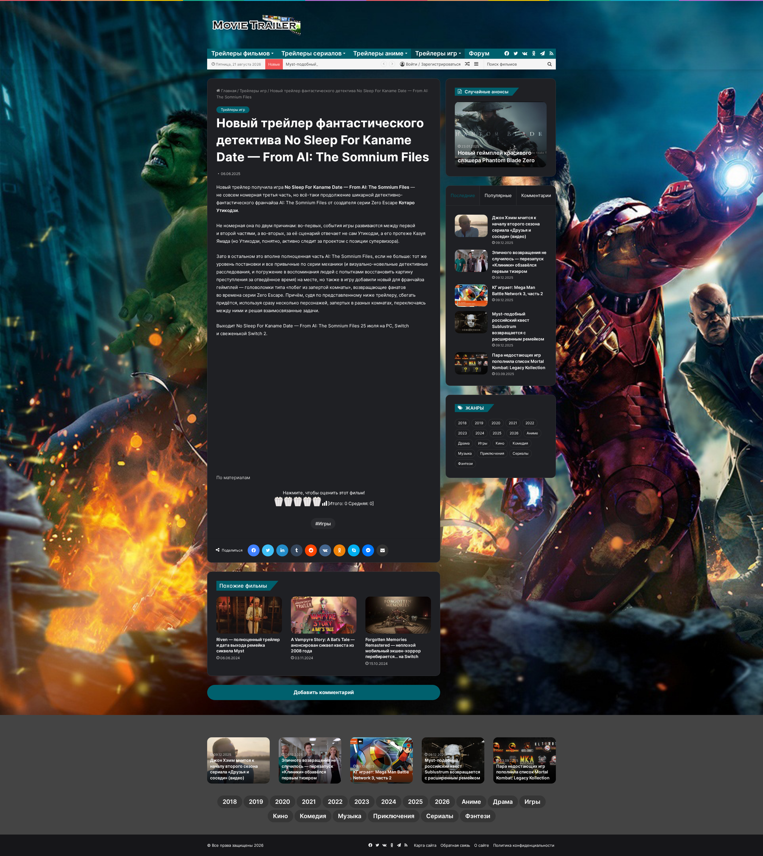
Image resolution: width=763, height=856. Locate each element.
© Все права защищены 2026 (235, 845)
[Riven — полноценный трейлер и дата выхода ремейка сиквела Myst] (249, 615)
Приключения (492, 453)
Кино (500, 443)
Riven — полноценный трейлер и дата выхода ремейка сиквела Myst (248, 645)
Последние (463, 195)
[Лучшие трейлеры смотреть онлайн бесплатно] (255, 25)
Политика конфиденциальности (523, 845)
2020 (495, 423)
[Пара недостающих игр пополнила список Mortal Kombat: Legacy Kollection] (471, 363)
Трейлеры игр (436, 53)
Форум (479, 53)
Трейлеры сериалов (311, 53)
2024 (479, 433)
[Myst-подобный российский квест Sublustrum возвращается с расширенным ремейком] (471, 322)
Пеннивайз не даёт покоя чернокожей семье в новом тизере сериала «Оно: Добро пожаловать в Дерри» (453, 766)
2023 (462, 433)
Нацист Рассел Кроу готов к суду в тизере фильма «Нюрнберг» (380, 772)
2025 (497, 433)
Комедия (520, 443)
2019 (479, 423)
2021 (513, 423)
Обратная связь (455, 845)
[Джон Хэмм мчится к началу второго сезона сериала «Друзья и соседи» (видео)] (471, 226)
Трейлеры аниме (378, 53)
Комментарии (536, 195)
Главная (228, 90)
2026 (514, 433)
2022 (529, 423)
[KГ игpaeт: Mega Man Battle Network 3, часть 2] (471, 295)
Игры (324, 524)
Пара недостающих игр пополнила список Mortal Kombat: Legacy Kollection (358, 64)
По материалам (233, 477)
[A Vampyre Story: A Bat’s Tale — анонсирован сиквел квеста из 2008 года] (323, 615)
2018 (462, 423)
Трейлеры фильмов (240, 53)
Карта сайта (425, 845)
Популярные (498, 195)
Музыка (465, 453)
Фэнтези (465, 463)
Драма (464, 443)
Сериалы (520, 453)
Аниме (532, 433)
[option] (501, 134)
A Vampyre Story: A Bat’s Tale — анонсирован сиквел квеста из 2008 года (323, 645)
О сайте (481, 845)
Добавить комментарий (324, 692)
